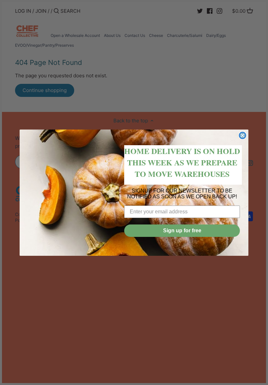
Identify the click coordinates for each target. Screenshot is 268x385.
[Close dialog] (242, 135)
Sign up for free (182, 230)
